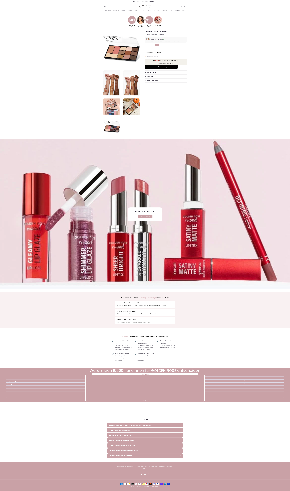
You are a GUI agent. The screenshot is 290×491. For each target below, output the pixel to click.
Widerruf (145, 469)
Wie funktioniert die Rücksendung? (120, 435)
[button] (105, 6)
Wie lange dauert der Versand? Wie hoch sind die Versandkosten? (130, 425)
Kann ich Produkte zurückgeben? (119, 430)
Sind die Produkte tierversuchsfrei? (120, 455)
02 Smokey (158, 52)
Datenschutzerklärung (133, 466)
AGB (142, 466)
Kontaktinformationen (165, 466)
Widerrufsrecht (121, 466)
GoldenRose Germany (140, 486)
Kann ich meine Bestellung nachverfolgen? (123, 445)
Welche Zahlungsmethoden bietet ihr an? (122, 440)
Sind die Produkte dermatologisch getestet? (123, 450)
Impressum (154, 466)
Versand (147, 466)
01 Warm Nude (149, 52)
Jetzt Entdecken (145, 216)
